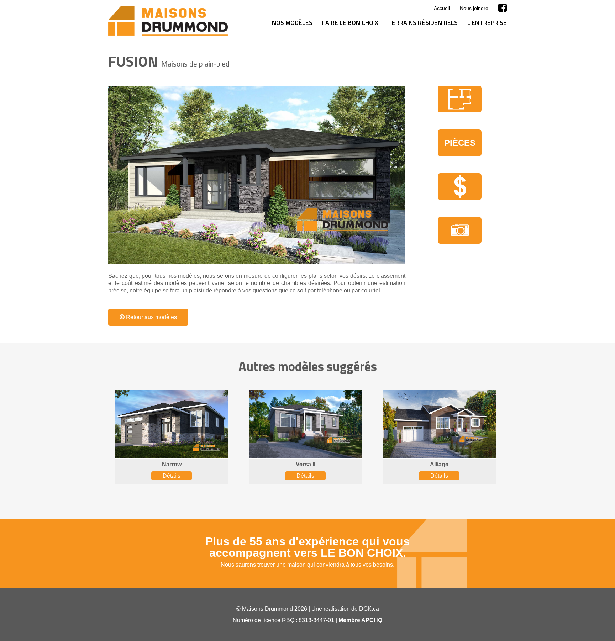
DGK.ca (369, 609)
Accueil (442, 8)
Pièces (459, 143)
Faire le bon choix (350, 22)
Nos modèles (292, 22)
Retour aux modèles (151, 317)
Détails (171, 476)
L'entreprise (487, 22)
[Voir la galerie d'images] (460, 230)
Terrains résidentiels (423, 22)
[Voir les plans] (460, 99)
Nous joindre (474, 8)
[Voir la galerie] (256, 175)
